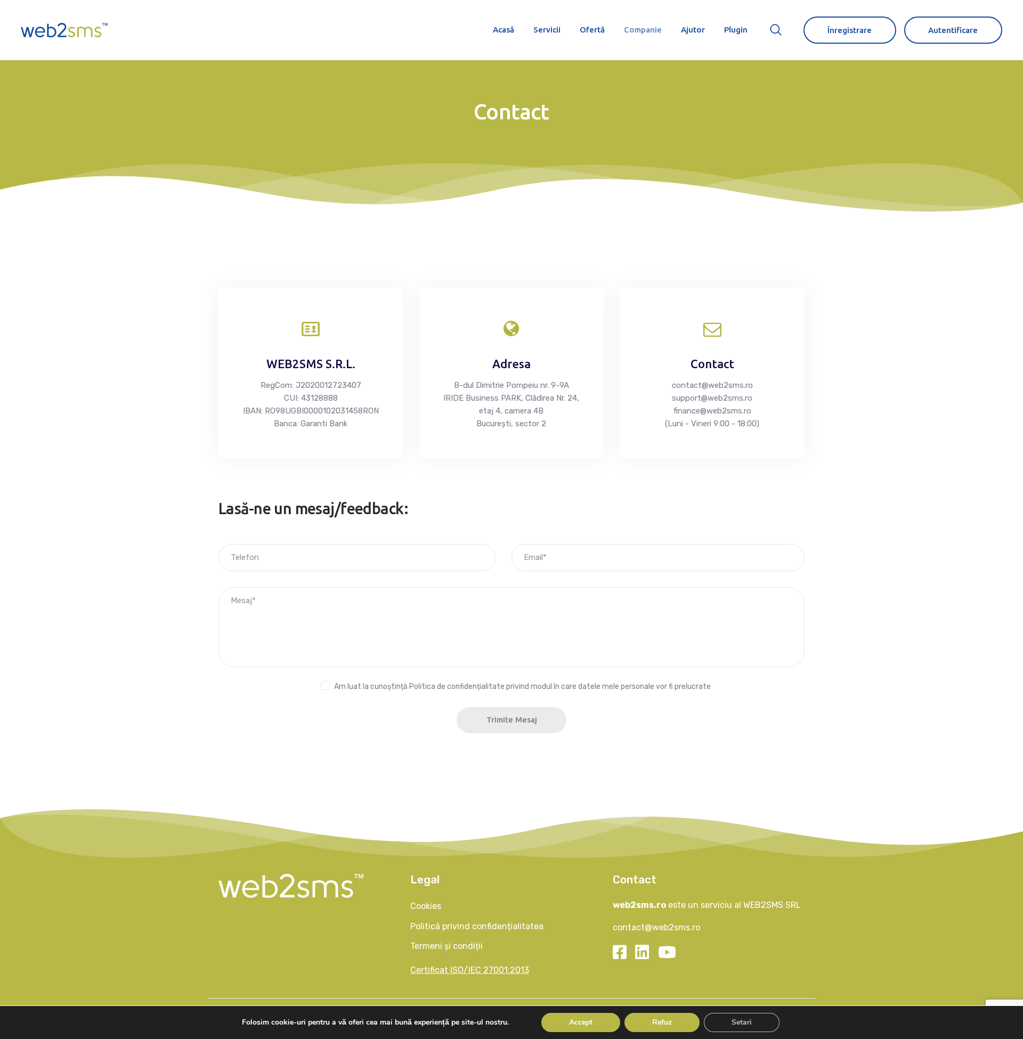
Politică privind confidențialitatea (476, 926)
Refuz (662, 1022)
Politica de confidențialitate (457, 686)
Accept (580, 1022)
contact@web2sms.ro (656, 927)
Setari (741, 1022)
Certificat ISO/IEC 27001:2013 (469, 970)
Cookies (425, 906)
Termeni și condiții (446, 946)
